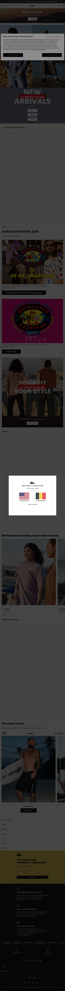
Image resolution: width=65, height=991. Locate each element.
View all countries (32, 504)
